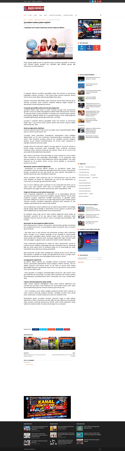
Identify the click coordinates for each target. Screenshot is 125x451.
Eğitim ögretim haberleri (40, 19)
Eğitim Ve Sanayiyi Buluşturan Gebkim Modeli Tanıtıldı (66, 345)
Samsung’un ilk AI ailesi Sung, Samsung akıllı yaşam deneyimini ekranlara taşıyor (92, 216)
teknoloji (91, 193)
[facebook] (90, 1)
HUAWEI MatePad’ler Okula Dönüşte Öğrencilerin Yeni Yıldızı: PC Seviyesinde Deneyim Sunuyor (93, 113)
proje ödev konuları (83, 193)
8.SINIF (45, 15)
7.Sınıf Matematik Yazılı (84, 172)
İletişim (34, 1)
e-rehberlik (30, 19)
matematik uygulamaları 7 (85, 188)
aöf (76, 15)
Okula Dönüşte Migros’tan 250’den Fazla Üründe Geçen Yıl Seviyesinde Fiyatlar (66, 434)
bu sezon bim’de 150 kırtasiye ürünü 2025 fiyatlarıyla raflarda (93, 92)
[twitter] (93, 1)
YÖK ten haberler (82, 180)
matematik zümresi (68, 15)
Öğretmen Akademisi (83, 196)
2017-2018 (81, 167)
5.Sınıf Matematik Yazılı (90, 167)
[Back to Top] (100, 449)
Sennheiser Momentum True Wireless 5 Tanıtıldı (93, 78)
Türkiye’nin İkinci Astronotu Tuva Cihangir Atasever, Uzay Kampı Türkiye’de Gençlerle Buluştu (93, 106)
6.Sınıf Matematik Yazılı (84, 169)
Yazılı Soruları (95, 177)
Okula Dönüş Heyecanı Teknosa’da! (91, 84)
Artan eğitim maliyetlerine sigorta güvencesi (31, 346)
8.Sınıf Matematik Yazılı (84, 175)
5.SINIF (30, 15)
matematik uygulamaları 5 (85, 183)
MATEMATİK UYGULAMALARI (55, 15)
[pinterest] (98, 1)
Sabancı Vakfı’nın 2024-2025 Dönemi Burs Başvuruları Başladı (92, 433)
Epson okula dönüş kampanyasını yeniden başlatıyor (92, 120)
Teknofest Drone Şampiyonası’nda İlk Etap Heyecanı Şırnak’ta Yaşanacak (93, 209)
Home (25, 15)
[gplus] (100, 1)
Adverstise (39, 1)
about (29, 1)
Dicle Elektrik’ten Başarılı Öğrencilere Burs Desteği (92, 136)
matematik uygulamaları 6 (85, 185)
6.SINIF (35, 15)
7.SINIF (40, 15)
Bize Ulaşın (93, 175)
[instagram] (95, 1)
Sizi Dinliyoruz (81, 125)
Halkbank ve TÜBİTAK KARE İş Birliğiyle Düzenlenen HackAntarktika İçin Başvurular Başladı (93, 131)
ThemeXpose (32, 449)
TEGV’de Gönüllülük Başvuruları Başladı (91, 97)
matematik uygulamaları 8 (85, 191)
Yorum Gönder (29, 364)
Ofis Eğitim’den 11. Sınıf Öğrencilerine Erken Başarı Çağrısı (49, 345)
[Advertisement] (75, 8)
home (25, 1)
